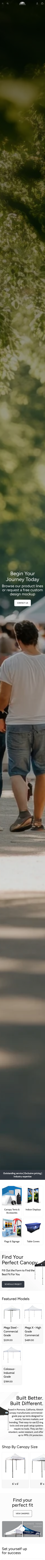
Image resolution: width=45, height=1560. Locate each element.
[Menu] (2, 3)
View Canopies (22, 1513)
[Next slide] (40, 1470)
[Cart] (42, 3)
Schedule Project (13, 1284)
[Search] (7, 3)
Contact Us (22, 603)
